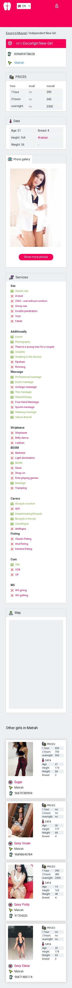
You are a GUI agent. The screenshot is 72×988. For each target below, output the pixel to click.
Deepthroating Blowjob (28, 513)
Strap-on (20, 472)
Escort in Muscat (16, 33)
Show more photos (36, 256)
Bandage (20, 482)
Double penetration (26, 311)
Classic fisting (23, 538)
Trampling (21, 487)
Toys (18, 316)
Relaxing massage (25, 412)
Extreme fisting (23, 548)
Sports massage (24, 407)
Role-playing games (26, 477)
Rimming (20, 366)
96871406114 (23, 977)
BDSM (18, 462)
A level (19, 295)
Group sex (21, 306)
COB (17, 569)
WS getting (21, 595)
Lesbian (19, 442)
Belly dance (21, 437)
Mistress (20, 452)
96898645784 (23, 854)
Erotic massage (24, 381)
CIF (17, 574)
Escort (19, 336)
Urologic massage (26, 386)
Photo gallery (21, 159)
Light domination (25, 457)
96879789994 (23, 793)
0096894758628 (24, 54)
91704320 (21, 916)
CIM (17, 564)
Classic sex (21, 290)
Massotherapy (23, 396)
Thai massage (23, 391)
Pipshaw (20, 361)
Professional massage (28, 376)
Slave (18, 467)
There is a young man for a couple (34, 346)
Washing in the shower (28, 356)
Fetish (18, 321)
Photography (22, 341)
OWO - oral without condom (31, 300)
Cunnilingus (22, 523)
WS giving (21, 590)
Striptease (21, 432)
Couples (20, 351)
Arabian (43, 137)
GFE (17, 508)
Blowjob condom (25, 503)
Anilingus (20, 528)
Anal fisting (21, 543)
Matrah (19, 63)
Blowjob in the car (25, 518)
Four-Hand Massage (27, 402)
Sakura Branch (23, 417)
